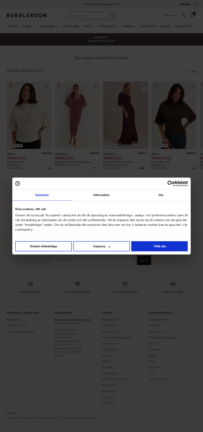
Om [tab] (160, 195)
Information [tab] (101, 195)
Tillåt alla (159, 246)
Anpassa (99, 246)
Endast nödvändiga (43, 246)
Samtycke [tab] (42, 195)
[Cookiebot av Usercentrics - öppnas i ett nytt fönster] (170, 183)
